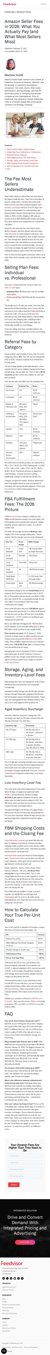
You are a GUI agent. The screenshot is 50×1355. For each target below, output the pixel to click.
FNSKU (8, 795)
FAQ (8, 169)
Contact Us (6, 1331)
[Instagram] (18, 1278)
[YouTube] (14, 1278)
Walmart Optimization (9, 1313)
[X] (7, 1278)
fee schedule (9, 489)
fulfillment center (31, 639)
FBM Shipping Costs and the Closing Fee (22, 163)
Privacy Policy (6, 1347)
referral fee (13, 234)
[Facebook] (11, 1278)
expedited (36, 891)
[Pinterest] (22, 1278)
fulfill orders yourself (16, 840)
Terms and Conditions (31, 1347)
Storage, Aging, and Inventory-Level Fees (22, 161)
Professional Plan (14, 297)
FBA (30, 927)
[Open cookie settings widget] (4, 1351)
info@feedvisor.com (9, 1271)
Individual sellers (11, 855)
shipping (17, 885)
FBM (20, 992)
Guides (4, 1302)
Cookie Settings (7, 1351)
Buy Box (35, 314)
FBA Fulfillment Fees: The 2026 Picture (21, 158)
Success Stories (7, 1307)
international (9, 897)
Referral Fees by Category (17, 155)
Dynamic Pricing (7, 1290)
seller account (10, 288)
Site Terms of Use (17, 1347)
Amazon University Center (11, 1305)
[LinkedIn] (3, 1278)
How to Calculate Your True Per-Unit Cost (22, 166)
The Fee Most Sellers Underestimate (21, 149)
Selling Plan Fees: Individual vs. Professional (24, 152)
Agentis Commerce (9, 1287)
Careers (5, 1325)
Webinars (5, 1310)
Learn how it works (12, 662)
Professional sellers (16, 858)
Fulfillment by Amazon (13, 516)
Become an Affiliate (9, 1328)
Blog (3, 1299)
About (4, 1322)
